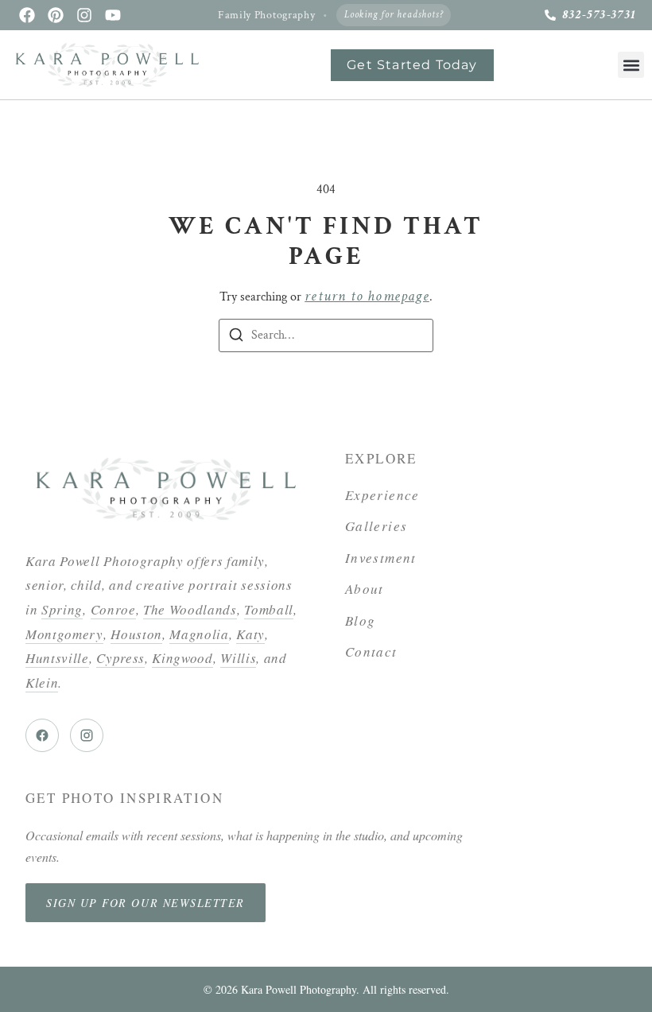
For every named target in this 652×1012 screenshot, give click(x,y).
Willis (238, 658)
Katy (250, 634)
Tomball (268, 609)
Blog (360, 620)
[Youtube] (113, 15)
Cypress (120, 658)
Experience (382, 495)
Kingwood (182, 658)
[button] (631, 65)
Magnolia (198, 634)
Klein (41, 682)
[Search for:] (326, 335)
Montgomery (64, 634)
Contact (371, 651)
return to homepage (367, 296)
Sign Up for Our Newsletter (145, 902)
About (364, 589)
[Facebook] (27, 15)
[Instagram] (84, 15)
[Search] (236, 337)
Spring (62, 609)
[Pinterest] (56, 15)
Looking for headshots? (393, 14)
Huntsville (57, 658)
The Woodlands (190, 609)
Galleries (376, 526)
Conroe (113, 609)
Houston (136, 634)
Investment (381, 558)
